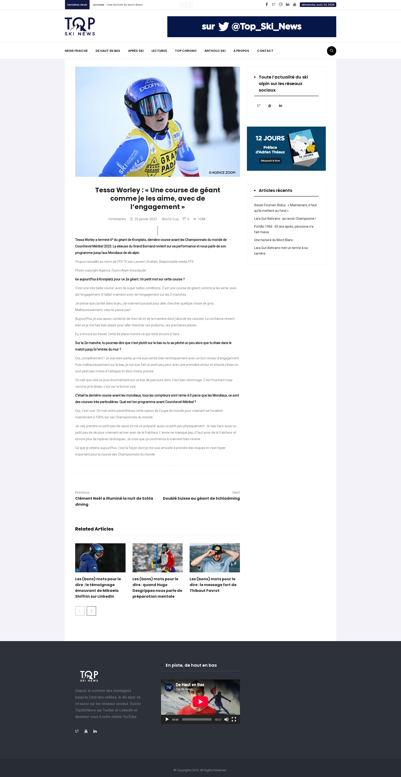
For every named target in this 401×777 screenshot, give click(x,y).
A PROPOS (241, 51)
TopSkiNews (117, 219)
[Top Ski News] (80, 26)
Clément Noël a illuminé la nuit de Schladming (114, 498)
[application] (200, 701)
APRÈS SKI (136, 51)
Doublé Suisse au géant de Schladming (201, 495)
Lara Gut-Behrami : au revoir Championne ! (285, 218)
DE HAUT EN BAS (108, 51)
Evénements (101, 6)
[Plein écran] (234, 719)
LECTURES (159, 51)
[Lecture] (167, 719)
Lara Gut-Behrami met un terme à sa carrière (142, 6)
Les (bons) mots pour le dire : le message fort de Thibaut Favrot (213, 584)
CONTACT (265, 51)
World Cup (170, 219)
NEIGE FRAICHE (76, 51)
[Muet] (226, 719)
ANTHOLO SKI (215, 51)
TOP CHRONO (186, 51)
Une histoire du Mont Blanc (273, 240)
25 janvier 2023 (146, 219)
